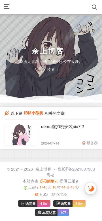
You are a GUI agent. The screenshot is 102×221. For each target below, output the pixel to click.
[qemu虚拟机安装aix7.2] (21, 134)
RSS (43, 194)
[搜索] (94, 7)
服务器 (92, 142)
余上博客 (43, 169)
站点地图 (59, 194)
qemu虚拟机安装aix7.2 (62, 126)
